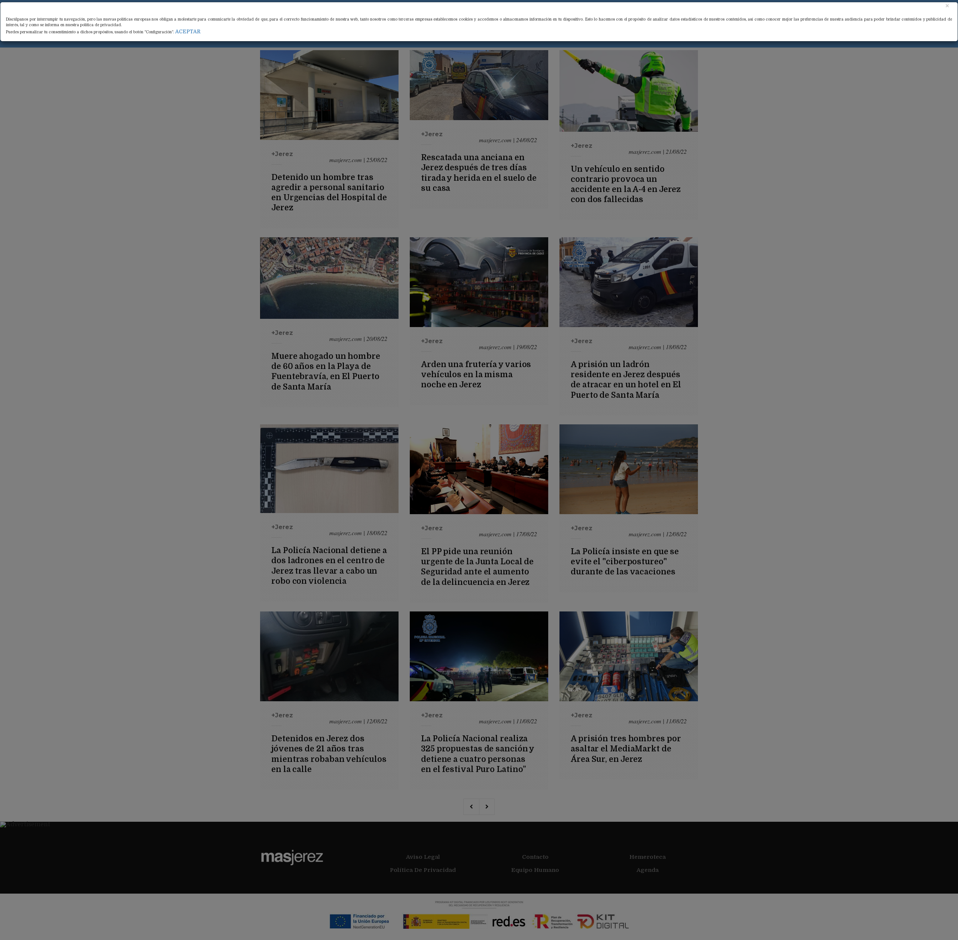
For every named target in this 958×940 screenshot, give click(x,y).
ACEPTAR (188, 31)
